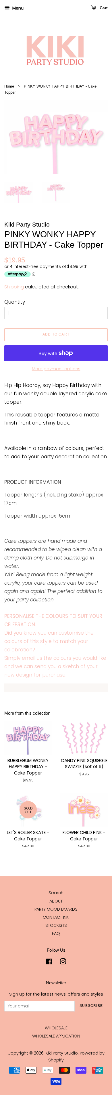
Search (56, 893)
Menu (17, 8)
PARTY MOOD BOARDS (56, 909)
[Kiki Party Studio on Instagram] (63, 963)
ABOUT (56, 901)
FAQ (56, 933)
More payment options (56, 369)
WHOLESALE (56, 1028)
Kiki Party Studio (62, 1053)
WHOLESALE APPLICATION (56, 1036)
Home (9, 86)
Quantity (14, 302)
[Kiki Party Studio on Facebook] (49, 963)
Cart (103, 7)
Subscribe (91, 1006)
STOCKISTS (56, 925)
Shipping (14, 287)
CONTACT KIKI (56, 917)
